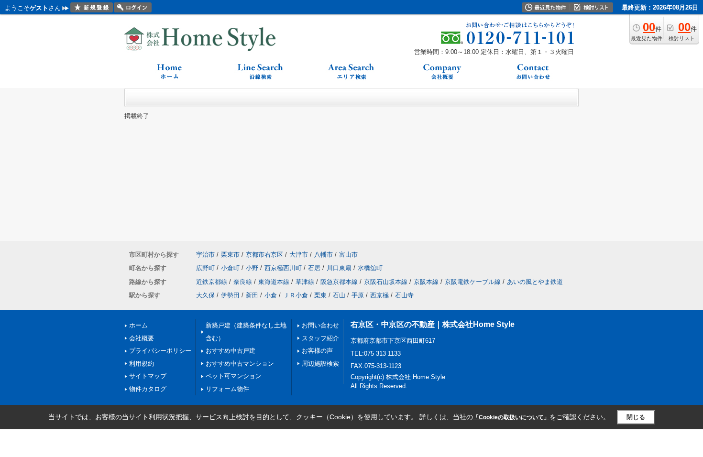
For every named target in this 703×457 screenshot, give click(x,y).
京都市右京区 (264, 254)
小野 (252, 268)
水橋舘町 (370, 268)
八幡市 (323, 254)
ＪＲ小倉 (295, 295)
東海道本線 (273, 281)
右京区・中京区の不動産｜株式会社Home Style (433, 324)
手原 (358, 295)
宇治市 (205, 254)
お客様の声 (317, 350)
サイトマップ (147, 376)
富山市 (348, 254)
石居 (314, 268)
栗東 (320, 295)
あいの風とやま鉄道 (535, 281)
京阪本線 (426, 281)
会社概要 (141, 338)
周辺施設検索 (320, 363)
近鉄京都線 (211, 281)
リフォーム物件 (227, 388)
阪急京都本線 (339, 281)
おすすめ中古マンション (240, 363)
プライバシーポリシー (160, 350)
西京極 (379, 295)
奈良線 (242, 281)
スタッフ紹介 (320, 338)
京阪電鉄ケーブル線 (473, 281)
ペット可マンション (234, 376)
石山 (339, 295)
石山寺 (404, 295)
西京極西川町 (283, 268)
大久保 (205, 295)
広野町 (205, 268)
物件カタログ (147, 388)
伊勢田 (230, 295)
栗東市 (230, 254)
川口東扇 (339, 268)
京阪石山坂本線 (385, 281)
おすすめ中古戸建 (230, 350)
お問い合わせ (320, 325)
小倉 (270, 295)
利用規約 (141, 363)
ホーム (138, 325)
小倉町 (230, 268)
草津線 (305, 281)
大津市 (298, 254)
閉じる (635, 417)
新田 (252, 295)
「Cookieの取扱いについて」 (511, 417)
